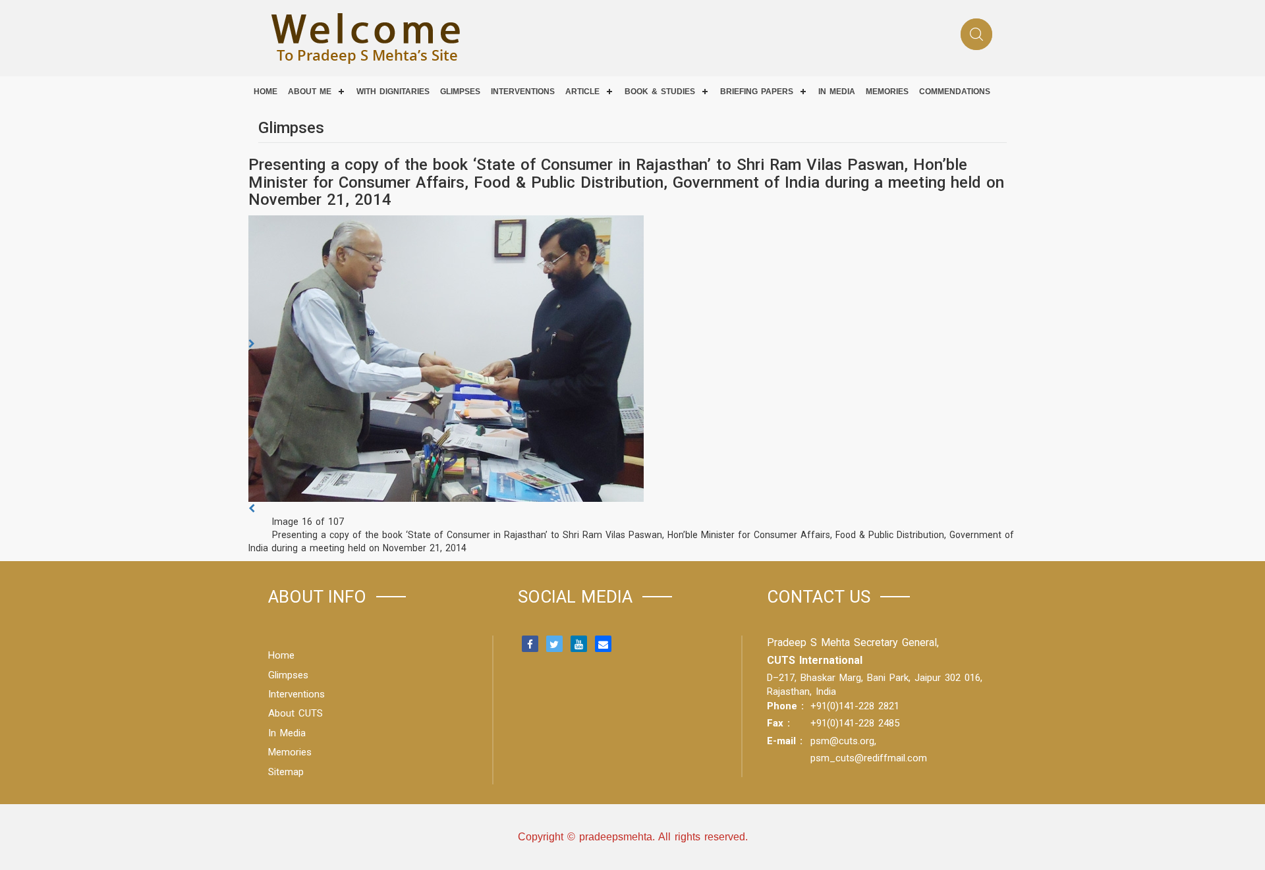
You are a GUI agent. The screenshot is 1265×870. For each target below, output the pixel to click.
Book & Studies (660, 91)
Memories (887, 91)
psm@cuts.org (842, 741)
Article (582, 91)
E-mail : (784, 741)
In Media (287, 733)
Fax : (778, 723)
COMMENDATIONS (954, 91)
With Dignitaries (393, 91)
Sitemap (286, 772)
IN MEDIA (836, 91)
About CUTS (295, 713)
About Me (309, 91)
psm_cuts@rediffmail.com (868, 758)
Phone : (785, 706)
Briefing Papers (756, 91)
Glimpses (460, 91)
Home (265, 91)
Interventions (523, 91)
